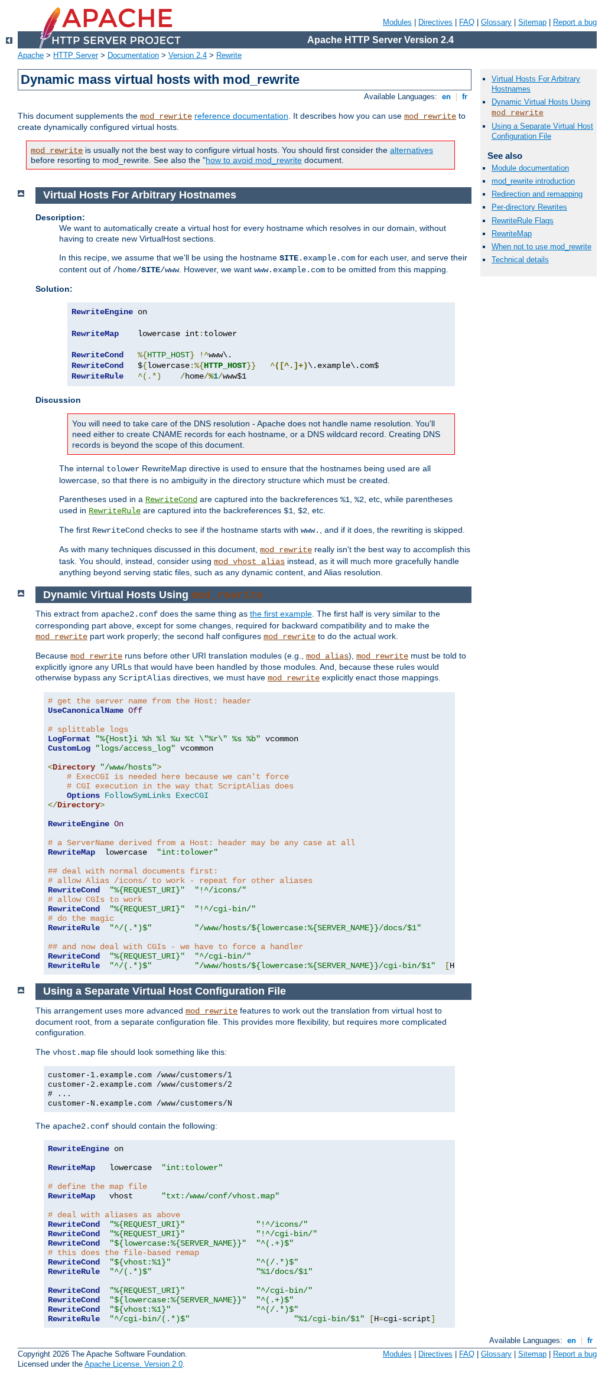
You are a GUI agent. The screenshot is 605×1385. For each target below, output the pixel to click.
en (446, 96)
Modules (397, 22)
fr (465, 96)
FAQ (466, 22)
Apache (31, 55)
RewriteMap (512, 233)
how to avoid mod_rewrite (254, 160)
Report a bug (575, 22)
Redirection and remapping (537, 194)
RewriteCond (171, 499)
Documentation (133, 55)
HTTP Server (75, 55)
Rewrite (229, 55)
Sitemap (532, 22)
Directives (435, 22)
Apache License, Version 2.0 (133, 1364)
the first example (281, 613)
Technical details (520, 259)
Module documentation (530, 168)
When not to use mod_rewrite (541, 246)
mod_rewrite (166, 116)
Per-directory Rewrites (529, 207)
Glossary (496, 22)
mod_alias (327, 656)
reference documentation (241, 115)
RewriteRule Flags (523, 220)
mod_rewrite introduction (533, 181)
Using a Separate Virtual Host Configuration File (542, 131)
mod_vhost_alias (249, 561)
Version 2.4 (187, 55)
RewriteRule (115, 511)
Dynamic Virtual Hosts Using (541, 101)
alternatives (411, 150)
